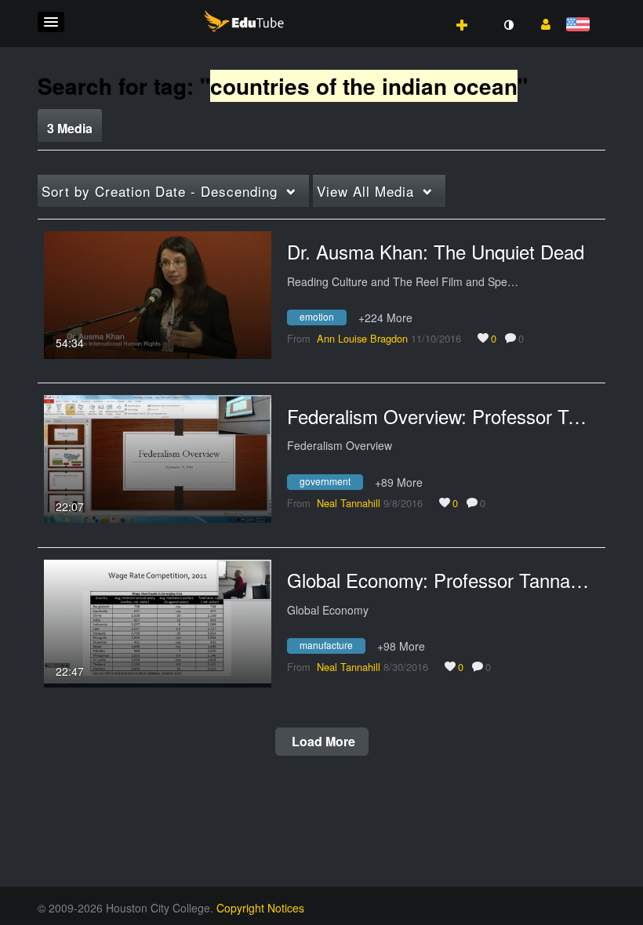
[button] (51, 22)
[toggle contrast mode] (508, 25)
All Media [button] (365, 191)
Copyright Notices (260, 908)
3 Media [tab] (70, 128)
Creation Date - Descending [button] (160, 191)
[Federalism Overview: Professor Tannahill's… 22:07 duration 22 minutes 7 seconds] (157, 457)
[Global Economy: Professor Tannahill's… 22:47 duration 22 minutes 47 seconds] (157, 621)
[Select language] (580, 25)
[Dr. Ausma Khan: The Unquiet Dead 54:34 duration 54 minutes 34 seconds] (157, 293)
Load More (322, 741)
